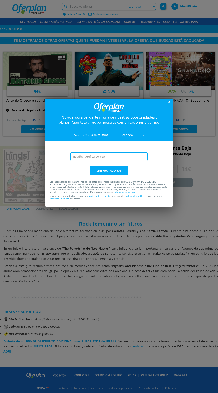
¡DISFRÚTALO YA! (109, 171)
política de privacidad (125, 191)
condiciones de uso (59, 198)
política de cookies (134, 195)
